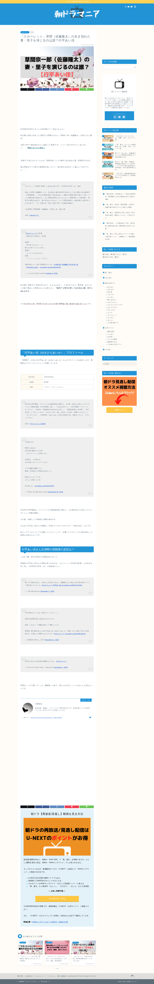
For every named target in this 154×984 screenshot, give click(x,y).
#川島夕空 (57, 264)
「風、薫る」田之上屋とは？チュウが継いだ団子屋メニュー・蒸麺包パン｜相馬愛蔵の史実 (120, 236)
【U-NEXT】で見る (57, 898)
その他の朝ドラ (112, 322)
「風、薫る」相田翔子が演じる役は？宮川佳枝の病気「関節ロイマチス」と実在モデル (120, 215)
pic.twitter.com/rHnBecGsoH (75, 634)
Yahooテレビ (34, 215)
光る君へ (110, 337)
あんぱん (110, 287)
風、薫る (108, 272)
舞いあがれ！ (112, 300)
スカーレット (24, 32)
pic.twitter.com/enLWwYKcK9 (50, 267)
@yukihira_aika (32, 267)
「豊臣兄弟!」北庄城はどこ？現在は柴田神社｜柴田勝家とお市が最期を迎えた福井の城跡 (120, 196)
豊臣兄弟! (110, 331)
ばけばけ (108, 278)
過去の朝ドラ (110, 283)
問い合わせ (44, 981)
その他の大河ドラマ (114, 344)
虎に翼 (109, 292)
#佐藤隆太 (65, 264)
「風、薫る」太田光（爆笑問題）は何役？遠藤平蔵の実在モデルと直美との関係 (120, 206)
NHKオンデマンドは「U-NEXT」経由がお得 (50, 922)
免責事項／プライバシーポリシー (28, 981)
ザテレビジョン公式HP (38, 424)
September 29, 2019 (55, 492)
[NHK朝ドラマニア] (77, 24)
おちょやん (111, 310)
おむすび (110, 289)
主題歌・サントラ (116, 254)
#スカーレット (32, 233)
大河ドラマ (109, 328)
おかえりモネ (112, 307)
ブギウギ (110, 294)
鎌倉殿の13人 (112, 342)
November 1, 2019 (47, 591)
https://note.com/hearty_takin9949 (46, 717)
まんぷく (110, 320)
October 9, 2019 (52, 273)
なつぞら (110, 317)
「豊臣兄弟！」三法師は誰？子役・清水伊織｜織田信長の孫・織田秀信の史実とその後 (120, 225)
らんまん (110, 297)
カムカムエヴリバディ (115, 305)
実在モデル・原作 (108, 257)
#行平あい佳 (73, 264)
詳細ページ (119, 410)
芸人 (117, 257)
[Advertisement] (57, 110)
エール (109, 312)
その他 (107, 349)
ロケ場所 (106, 254)
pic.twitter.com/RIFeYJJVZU (72, 585)
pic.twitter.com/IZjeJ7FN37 (44, 486)
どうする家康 (112, 339)
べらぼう (110, 334)
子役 (125, 254)
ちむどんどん (112, 302)
